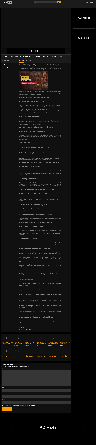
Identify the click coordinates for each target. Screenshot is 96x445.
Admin (23, 325)
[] (59, 2)
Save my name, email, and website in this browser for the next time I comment (19, 405)
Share (29, 60)
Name (3, 387)
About (22, 60)
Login (87, 2)
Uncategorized (26, 327)
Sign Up (91, 2)
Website (3, 399)
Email (3, 393)
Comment (4, 368)
